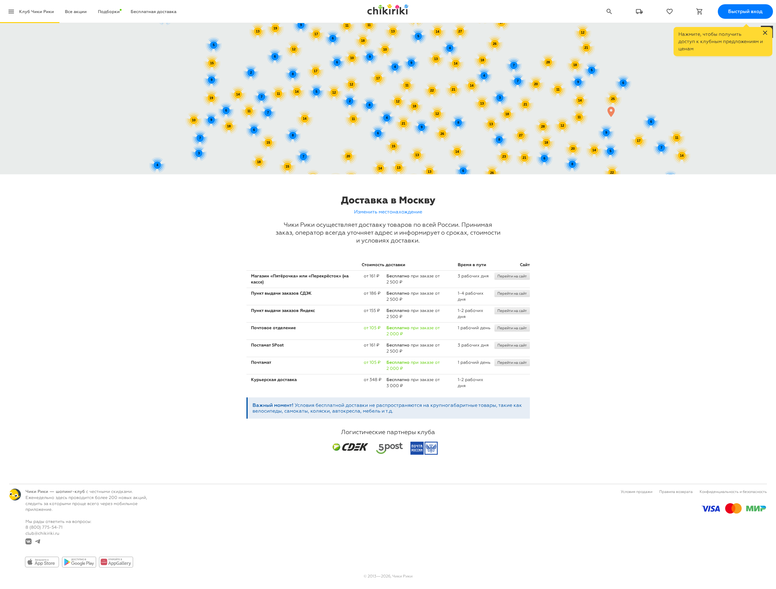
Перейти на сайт (512, 276)
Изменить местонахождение (388, 212)
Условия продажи (636, 492)
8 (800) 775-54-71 (43, 527)
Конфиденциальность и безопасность (733, 492)
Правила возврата (676, 492)
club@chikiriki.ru (42, 533)
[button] (611, 111)
